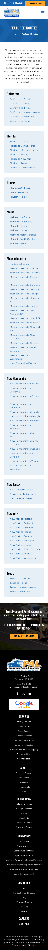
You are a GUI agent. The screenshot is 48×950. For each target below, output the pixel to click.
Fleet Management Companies (24, 869)
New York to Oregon (21, 545)
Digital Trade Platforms (24, 851)
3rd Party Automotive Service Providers (24, 860)
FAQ (24, 897)
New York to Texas (20, 553)
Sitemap (32, 945)
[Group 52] (24, 704)
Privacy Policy (37, 939)
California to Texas (20, 121)
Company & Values (24, 773)
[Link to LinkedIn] (29, 693)
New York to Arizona (21, 519)
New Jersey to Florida (22, 489)
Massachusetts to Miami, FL (25, 318)
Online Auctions (24, 846)
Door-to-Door (24, 726)
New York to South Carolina (25, 549)
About (24, 768)
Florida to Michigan (20, 154)
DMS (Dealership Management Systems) (24, 865)
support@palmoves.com (27, 687)
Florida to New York (20, 159)
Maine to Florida (19, 226)
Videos (24, 911)
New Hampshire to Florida (24, 412)
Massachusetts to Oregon (24, 343)
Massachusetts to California (25, 272)
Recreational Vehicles (24, 740)
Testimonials (24, 787)
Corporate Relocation (24, 745)
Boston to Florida (19, 264)
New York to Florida (20, 532)
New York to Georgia (21, 536)
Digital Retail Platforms (24, 855)
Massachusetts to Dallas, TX (25, 289)
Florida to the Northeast (23, 167)
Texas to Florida (18, 583)
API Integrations (24, 759)
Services (24, 716)
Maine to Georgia (19, 230)
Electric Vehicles (24, 754)
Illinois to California (20, 188)
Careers (24, 791)
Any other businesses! (24, 874)
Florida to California (20, 141)
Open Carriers (24, 731)
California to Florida (20, 99)
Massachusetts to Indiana (24, 306)
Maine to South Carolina (23, 239)
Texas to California (20, 578)
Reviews (24, 782)
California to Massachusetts (25, 112)
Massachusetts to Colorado (25, 285)
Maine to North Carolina (23, 234)
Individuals (24, 799)
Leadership (24, 778)
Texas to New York (20, 591)
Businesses (24, 836)
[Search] (6, 3)
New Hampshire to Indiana (25, 420)
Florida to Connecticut (22, 146)
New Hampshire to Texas (24, 461)
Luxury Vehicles (24, 722)
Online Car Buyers (24, 827)
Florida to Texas (18, 163)
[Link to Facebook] (17, 693)
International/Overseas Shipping (24, 749)
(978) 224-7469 (17, 3)
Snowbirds (24, 818)
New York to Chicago (21, 527)
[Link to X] (23, 693)
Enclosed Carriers (24, 736)
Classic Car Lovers (24, 822)
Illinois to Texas (18, 197)
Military (24, 813)
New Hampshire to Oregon (25, 449)
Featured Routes (24, 902)
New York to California (22, 523)
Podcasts (24, 907)
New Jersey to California (23, 494)
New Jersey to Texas (21, 498)
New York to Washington (23, 558)
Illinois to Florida (19, 192)
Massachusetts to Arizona (24, 268)
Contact (24, 924)
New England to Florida (23, 363)
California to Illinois (20, 108)
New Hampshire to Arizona (25, 383)
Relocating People (24, 804)
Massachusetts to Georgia (24, 293)
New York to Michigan (22, 540)
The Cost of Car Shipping (24, 893)
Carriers (24, 918)
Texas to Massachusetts (23, 587)
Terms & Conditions (14, 942)
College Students (24, 809)
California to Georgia (21, 103)
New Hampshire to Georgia (25, 416)
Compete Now (19, 945)
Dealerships (24, 841)
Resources (14, 34)
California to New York (22, 116)
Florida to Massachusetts (24, 150)
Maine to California (20, 217)
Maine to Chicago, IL (21, 221)
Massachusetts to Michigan (25, 322)
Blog (24, 888)
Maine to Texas (18, 243)
